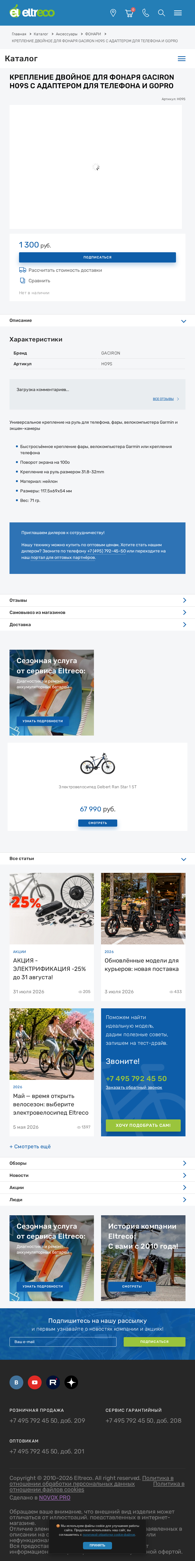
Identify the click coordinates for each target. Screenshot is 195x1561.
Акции (17, 1187)
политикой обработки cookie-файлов (109, 1534)
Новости (19, 1175)
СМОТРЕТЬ (97, 823)
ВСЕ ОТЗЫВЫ (163, 399)
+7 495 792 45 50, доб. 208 (144, 1421)
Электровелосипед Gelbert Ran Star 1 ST (97, 786)
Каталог (21, 58)
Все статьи (22, 858)
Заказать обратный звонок (134, 1087)
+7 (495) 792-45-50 (106, 551)
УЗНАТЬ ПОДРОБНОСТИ (43, 721)
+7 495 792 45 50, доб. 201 (47, 1451)
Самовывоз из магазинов (37, 612)
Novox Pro (54, 1497)
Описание (21, 320)
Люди (16, 1199)
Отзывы (18, 600)
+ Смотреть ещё (30, 1147)
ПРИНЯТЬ (97, 1545)
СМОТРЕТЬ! (132, 1286)
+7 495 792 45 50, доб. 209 (47, 1421)
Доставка (20, 624)
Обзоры (18, 1163)
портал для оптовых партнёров (63, 557)
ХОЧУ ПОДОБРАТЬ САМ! (143, 1125)
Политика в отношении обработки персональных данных (92, 1481)
